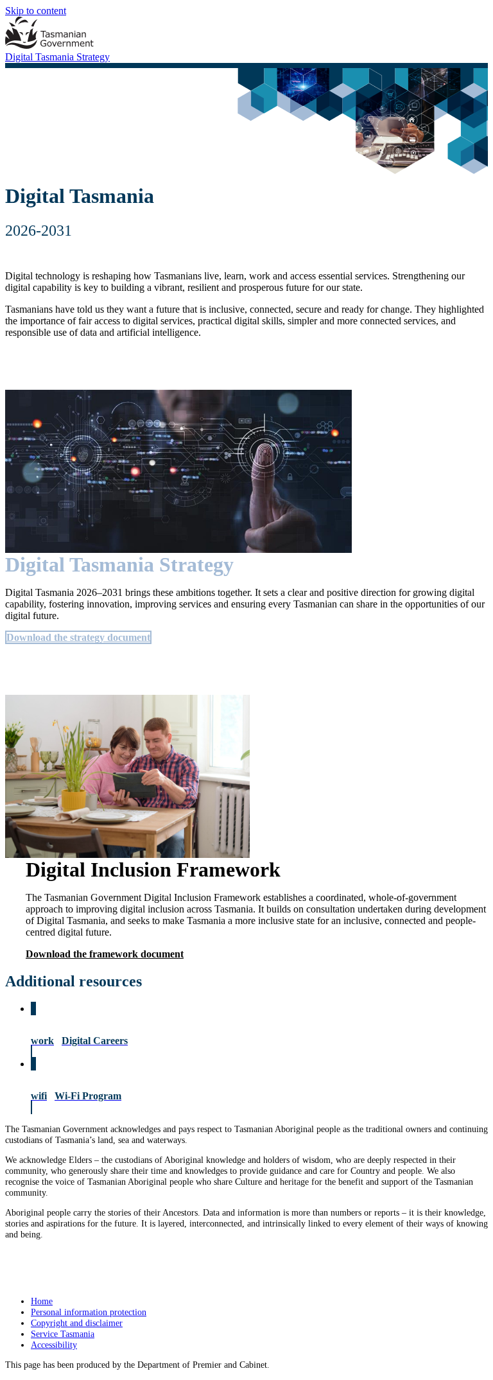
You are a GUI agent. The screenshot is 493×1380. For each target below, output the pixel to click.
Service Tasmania (62, 1334)
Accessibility (54, 1345)
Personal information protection (88, 1312)
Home (42, 1301)
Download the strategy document (78, 637)
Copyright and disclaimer (77, 1323)
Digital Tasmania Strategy (57, 56)
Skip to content (35, 10)
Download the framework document (105, 953)
